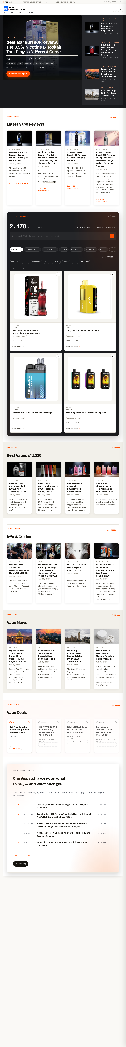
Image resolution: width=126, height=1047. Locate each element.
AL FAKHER (16, 327)
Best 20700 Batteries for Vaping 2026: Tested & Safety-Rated (48, 487)
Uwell (75, 262)
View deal (15, 748)
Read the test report (18, 74)
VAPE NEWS (13, 647)
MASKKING (69, 409)
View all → (117, 615)
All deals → (117, 705)
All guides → (112, 530)
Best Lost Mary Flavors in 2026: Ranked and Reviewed (75, 487)
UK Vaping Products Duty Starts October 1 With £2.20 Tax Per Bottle (75, 656)
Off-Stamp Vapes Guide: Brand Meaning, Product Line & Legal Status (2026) (105, 570)
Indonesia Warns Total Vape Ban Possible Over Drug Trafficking (46, 654)
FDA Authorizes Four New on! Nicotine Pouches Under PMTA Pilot (105, 654)
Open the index (85, 227)
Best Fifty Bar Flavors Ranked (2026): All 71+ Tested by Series (17, 487)
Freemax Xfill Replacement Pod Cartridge (32, 413)
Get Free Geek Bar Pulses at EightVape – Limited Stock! (19, 730)
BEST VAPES (13, 480)
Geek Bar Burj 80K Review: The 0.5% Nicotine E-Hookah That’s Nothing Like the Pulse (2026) (47, 158)
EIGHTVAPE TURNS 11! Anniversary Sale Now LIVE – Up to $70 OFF (47, 731)
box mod (75, 583)
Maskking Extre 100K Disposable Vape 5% (86, 413)
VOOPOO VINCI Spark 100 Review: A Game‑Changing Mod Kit (76, 156)
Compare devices (106, 227)
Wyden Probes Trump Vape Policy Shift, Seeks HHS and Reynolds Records (18, 656)
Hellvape (85, 262)
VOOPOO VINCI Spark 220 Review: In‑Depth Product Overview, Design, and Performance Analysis (105, 159)
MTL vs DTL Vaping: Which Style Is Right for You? (77, 568)
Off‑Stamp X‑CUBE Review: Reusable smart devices (46, 2)
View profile (18, 346)
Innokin (55, 262)
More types (116, 249)
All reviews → (112, 117)
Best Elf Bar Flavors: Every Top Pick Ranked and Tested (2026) (105, 487)
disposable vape (49, 182)
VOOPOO (66, 262)
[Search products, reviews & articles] (114, 9)
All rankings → (115, 448)
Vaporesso (36, 262)
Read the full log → (22, 856)
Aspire (25, 262)
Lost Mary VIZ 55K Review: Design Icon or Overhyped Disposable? (18, 156)
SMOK (47, 262)
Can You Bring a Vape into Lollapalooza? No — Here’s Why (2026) (19, 569)
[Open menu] (120, 9)
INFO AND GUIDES (16, 561)
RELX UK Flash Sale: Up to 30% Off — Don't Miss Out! (77, 730)
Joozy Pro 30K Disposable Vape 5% (83, 331)
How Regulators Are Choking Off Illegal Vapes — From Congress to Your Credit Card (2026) (48, 570)
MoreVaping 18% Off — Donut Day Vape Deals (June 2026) (104, 731)
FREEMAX (15, 409)
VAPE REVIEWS (14, 149)
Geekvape (15, 262)
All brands (108, 257)
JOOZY (68, 327)
